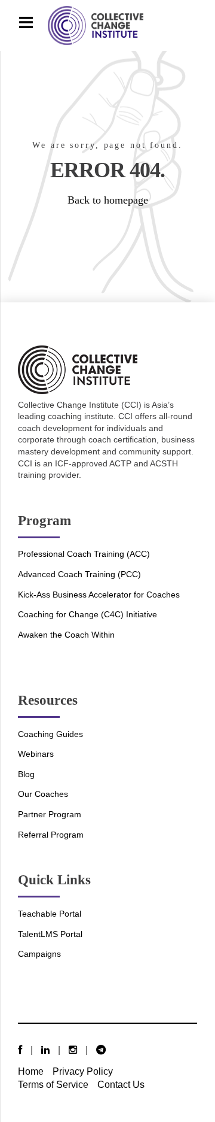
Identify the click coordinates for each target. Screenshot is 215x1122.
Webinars (36, 754)
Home (31, 1071)
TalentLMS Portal (50, 934)
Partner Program (49, 814)
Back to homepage (107, 200)
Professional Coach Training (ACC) (84, 554)
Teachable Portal (49, 913)
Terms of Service (53, 1084)
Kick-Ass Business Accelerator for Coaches (99, 594)
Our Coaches (43, 794)
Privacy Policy (83, 1071)
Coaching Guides (50, 734)
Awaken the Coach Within (66, 634)
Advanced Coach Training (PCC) (79, 574)
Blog (26, 774)
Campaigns (39, 954)
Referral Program (51, 834)
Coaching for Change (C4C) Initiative (87, 614)
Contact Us (121, 1084)
